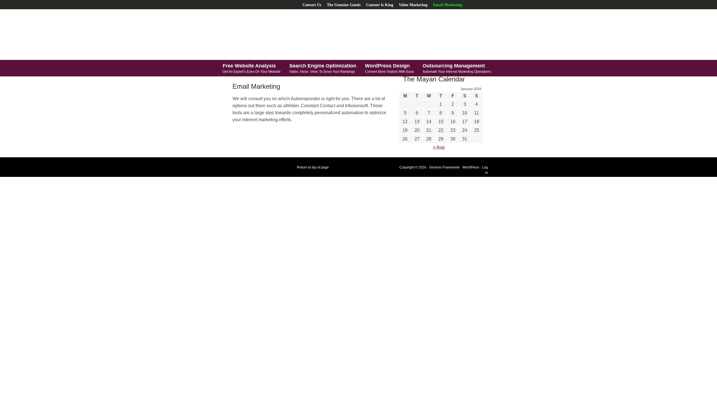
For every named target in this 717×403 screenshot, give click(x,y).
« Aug (438, 147)
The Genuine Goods (343, 5)
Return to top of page (313, 167)
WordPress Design (389, 68)
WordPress (470, 167)
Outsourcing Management (457, 68)
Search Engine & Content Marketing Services (276, 35)
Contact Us (311, 5)
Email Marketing (447, 5)
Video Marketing (413, 5)
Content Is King (379, 5)
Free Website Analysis (252, 68)
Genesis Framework (444, 167)
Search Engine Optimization (322, 68)
